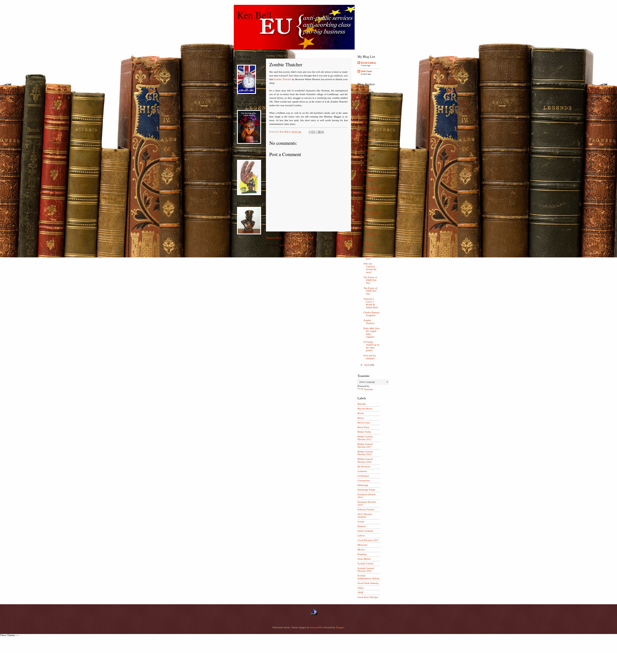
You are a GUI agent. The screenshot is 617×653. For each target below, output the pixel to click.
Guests (361, 521)
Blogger (340, 627)
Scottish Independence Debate (368, 577)
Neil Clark (366, 71)
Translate (368, 389)
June (366, 165)
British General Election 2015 (365, 438)
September (369, 150)
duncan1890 (316, 627)
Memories (362, 545)
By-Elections (364, 466)
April (367, 365)
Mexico (361, 549)
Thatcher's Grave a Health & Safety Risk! (370, 303)
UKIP (360, 592)
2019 (364, 100)
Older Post (344, 238)
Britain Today (364, 432)
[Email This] (310, 132)
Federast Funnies (366, 509)
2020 (364, 95)
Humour (362, 526)
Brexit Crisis (364, 422)
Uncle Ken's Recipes (368, 597)
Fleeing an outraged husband (369, 177)
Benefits (362, 404)
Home (309, 238)
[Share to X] (316, 132)
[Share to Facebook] (319, 132)
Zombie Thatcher (282, 79)
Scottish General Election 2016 (366, 569)
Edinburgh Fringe (366, 489)
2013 (364, 130)
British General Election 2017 (365, 445)
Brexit (361, 418)
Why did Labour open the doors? (371, 204)
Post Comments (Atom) (291, 245)
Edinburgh (363, 485)
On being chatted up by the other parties (371, 346)
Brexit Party (363, 427)
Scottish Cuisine (366, 563)
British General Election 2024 (365, 460)
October (368, 145)
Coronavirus (364, 480)
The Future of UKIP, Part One (370, 291)
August (368, 155)
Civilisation (363, 476)
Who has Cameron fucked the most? (369, 267)
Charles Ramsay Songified (371, 314)
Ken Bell (254, 14)
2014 (364, 125)
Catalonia (362, 471)
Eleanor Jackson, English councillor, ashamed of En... (370, 230)
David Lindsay (368, 62)
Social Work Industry (368, 583)
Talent (361, 588)
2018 (364, 105)
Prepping (362, 554)
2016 (364, 115)
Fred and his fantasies (369, 357)
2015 (364, 120)
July (366, 160)
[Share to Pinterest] (322, 132)
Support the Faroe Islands (371, 187)
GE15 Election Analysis (365, 515)
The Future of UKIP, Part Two (370, 280)
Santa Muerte (364, 559)
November (369, 140)
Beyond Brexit (365, 408)
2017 (364, 110)
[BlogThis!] (313, 132)
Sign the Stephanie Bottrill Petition (369, 246)
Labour (361, 535)
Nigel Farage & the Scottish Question (371, 215)
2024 (364, 90)
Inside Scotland (365, 531)
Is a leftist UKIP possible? (371, 195)
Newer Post (274, 238)
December (369, 135)
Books (361, 413)
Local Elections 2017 (368, 540)
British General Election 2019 (365, 453)
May (366, 170)
